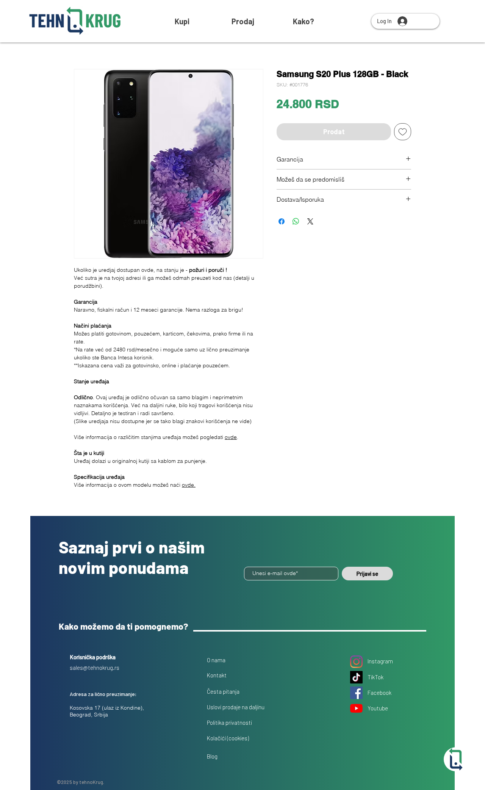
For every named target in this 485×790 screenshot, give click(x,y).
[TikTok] (356, 677)
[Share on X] (310, 221)
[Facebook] (356, 693)
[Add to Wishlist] (402, 131)
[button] (303, 21)
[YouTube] (356, 708)
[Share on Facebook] (281, 221)
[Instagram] (356, 661)
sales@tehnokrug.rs (94, 667)
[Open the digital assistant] (456, 759)
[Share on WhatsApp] (295, 221)
